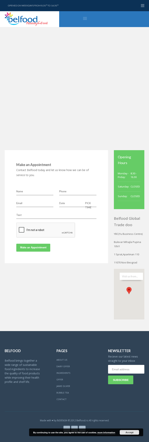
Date (62, 203)
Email (19, 203)
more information (106, 432)
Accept (129, 432)
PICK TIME (88, 205)
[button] (129, 290)
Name (19, 191)
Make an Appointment (33, 247)
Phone (62, 191)
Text (19, 214)
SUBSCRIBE (121, 380)
